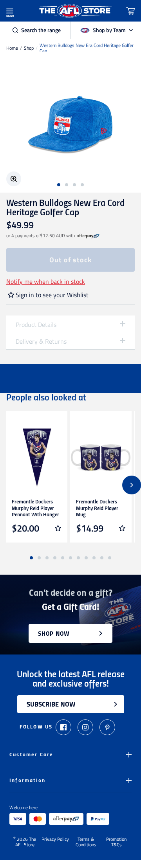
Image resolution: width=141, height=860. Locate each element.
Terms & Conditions (86, 842)
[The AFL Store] (75, 11)
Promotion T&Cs (116, 842)
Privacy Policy (55, 840)
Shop (29, 48)
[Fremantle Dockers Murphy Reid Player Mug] (101, 458)
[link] (88, 235)
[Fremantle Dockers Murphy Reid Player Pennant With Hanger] (36, 458)
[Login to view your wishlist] (58, 528)
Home (12, 48)
